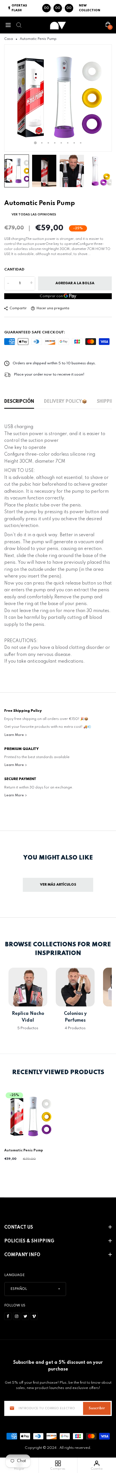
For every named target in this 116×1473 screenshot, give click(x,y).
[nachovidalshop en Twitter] (25, 1316)
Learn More (14, 735)
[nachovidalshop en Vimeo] (34, 1316)
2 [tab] (42, 143)
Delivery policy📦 (65, 401)
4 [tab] (54, 143)
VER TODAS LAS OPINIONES (34, 214)
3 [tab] (48, 143)
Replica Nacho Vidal (28, 1017)
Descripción (19, 401)
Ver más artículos (58, 884)
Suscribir (97, 1408)
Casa (8, 39)
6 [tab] (67, 143)
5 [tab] (61, 143)
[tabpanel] (58, 98)
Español (18, 1289)
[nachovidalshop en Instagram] (16, 1316)
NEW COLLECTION (89, 8)
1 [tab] (35, 143)
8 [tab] (80, 143)
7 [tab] (74, 143)
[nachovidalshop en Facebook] (8, 1316)
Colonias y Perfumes (75, 1017)
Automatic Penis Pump (23, 1150)
